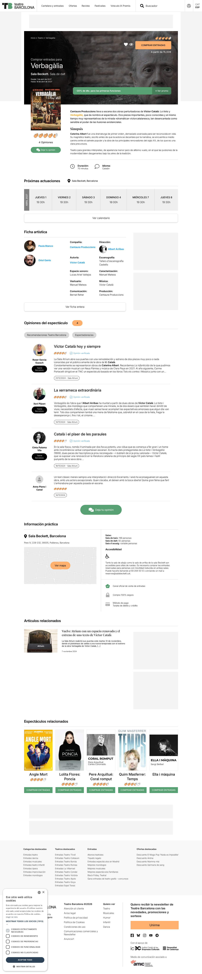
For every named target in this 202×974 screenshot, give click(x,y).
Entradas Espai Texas (65, 885)
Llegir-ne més (12, 917)
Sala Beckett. (48, 74)
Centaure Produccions (82, 247)
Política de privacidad (76, 917)
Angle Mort (38, 774)
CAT (197, 4)
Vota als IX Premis (120, 5)
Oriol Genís (44, 260)
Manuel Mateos (107, 274)
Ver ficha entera (75, 306)
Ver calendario (101, 218)
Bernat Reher (77, 294)
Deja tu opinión (48, 150)
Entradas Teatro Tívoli (65, 854)
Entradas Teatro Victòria (66, 875)
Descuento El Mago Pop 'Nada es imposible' (158, 854)
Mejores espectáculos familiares (103, 872)
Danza (106, 926)
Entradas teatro (30, 854)
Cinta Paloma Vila (39, 449)
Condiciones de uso (74, 926)
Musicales (108, 913)
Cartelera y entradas (52, 5)
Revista (86, 5)
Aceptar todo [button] (25, 960)
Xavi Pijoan (39, 403)
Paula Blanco (45, 245)
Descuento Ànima (145, 858)
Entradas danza (30, 858)
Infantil (106, 922)
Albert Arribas (116, 249)
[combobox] (162, 6)
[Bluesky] (138, 935)
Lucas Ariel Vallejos (80, 274)
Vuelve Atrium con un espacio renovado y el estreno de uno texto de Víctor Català (91, 633)
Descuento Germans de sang (150, 865)
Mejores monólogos (97, 865)
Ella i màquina (163, 774)
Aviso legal (70, 913)
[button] (25, 922)
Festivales (100, 5)
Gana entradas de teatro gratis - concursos (108, 878)
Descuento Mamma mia (148, 861)
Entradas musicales (32, 861)
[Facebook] (132, 935)
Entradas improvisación (34, 872)
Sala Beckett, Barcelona (85, 180)
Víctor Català (77, 262)
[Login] (189, 6)
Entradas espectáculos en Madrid (103, 861)
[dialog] (25, 930)
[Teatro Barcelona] (18, 6)
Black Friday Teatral (97, 875)
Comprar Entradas (153, 45)
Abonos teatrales (95, 854)
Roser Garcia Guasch (39, 361)
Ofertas (73, 5)
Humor (106, 917)
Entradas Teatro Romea (66, 865)
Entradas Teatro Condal (66, 872)
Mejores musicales (96, 868)
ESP (197, 7)
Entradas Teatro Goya (65, 882)
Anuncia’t (69, 938)
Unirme (155, 925)
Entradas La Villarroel (65, 868)
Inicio (33, 38)
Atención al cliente (74, 908)
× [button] (43, 892)
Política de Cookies (74, 922)
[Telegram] (157, 935)
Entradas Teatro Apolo (65, 878)
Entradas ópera (30, 868)
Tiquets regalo (94, 858)
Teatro (40, 38)
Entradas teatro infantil (34, 865)
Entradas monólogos (33, 875)
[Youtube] (150, 935)
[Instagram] (144, 935)
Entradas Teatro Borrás (66, 861)
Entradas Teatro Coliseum (67, 858)
